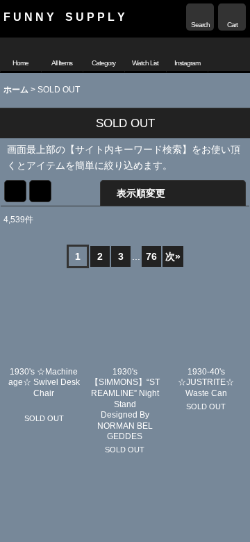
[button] (200, 17)
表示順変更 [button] (141, 193)
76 (151, 256)
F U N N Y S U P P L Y (64, 16)
